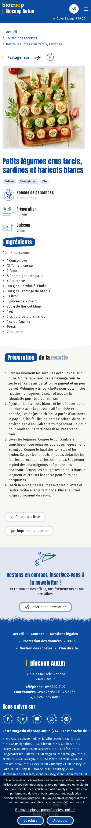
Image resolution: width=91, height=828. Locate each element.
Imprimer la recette (32, 531)
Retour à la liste (27, 517)
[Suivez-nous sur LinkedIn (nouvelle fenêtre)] (22, 719)
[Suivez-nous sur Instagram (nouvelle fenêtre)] (51, 719)
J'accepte (60, 820)
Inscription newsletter (48, 607)
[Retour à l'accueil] (13, 5)
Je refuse (30, 820)
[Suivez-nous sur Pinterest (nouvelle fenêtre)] (66, 719)
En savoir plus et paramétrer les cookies (45, 810)
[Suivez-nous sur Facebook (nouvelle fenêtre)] (8, 719)
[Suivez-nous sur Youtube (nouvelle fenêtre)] (37, 719)
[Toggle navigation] (86, 10)
